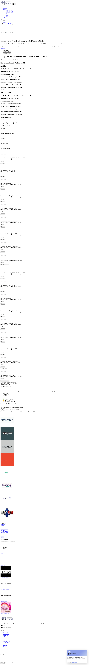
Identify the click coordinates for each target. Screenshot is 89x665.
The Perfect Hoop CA (5, 532)
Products (5, 8)
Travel (7, 15)
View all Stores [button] (4, 521)
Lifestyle (7, 13)
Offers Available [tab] (7, 51)
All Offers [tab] (6, 50)
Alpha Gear (3, 524)
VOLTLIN (3, 530)
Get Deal (2, 163)
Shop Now (3, 48)
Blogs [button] (4, 9)
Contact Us (5, 635)
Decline (69, 662)
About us (5, 636)
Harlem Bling (3, 533)
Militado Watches (4, 529)
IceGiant (2, 536)
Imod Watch (3, 534)
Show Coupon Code (4, 264)
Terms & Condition (7, 632)
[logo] (7, 4)
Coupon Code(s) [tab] (7, 53)
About (4, 17)
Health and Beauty (9, 11)
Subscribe (3, 663)
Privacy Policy (6, 634)
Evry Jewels (3, 526)
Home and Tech (9, 10)
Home (4, 6)
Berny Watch (3, 527)
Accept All (74, 662)
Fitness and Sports (9, 12)
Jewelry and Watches (7, 23)
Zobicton (2, 537)
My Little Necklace (4, 531)
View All (7, 16)
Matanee (2, 525)
